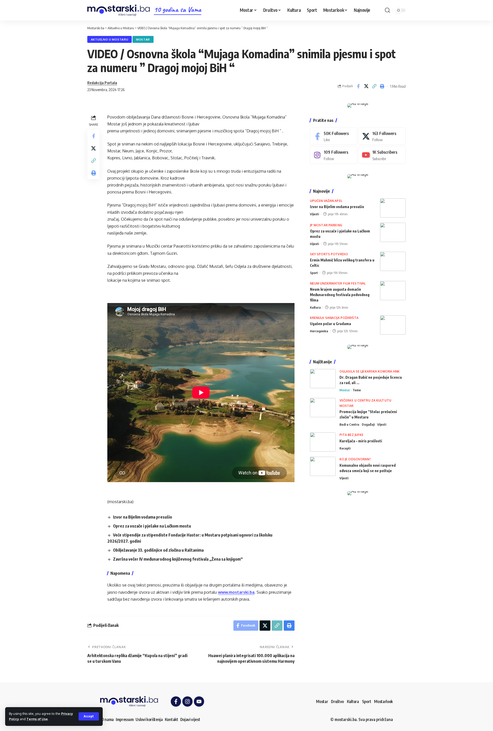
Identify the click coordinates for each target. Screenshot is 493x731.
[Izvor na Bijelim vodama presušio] (393, 208)
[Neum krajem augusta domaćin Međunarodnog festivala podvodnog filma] (393, 290)
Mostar (143, 39)
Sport (314, 273)
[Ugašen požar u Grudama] (393, 325)
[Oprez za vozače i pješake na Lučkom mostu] (393, 232)
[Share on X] (366, 86)
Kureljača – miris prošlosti (360, 441)
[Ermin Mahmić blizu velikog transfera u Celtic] (393, 261)
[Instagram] (333, 155)
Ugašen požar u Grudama (330, 323)
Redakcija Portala (102, 82)
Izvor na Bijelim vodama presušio (142, 517)
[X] (382, 136)
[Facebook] (333, 136)
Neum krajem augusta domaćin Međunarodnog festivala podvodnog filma (339, 294)
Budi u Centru (349, 424)
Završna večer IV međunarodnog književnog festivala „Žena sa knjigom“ (178, 559)
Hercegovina (319, 331)
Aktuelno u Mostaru (109, 39)
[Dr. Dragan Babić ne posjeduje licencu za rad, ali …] (323, 378)
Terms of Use (37, 719)
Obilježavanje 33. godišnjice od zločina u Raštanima (158, 550)
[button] (89, 716)
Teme (357, 390)
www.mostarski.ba (236, 592)
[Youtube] (382, 155)
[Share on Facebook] (358, 86)
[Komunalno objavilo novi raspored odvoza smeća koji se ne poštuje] (323, 466)
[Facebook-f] (176, 701)
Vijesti (314, 214)
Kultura (315, 307)
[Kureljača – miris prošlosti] (323, 442)
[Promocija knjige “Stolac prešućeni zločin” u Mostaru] (323, 407)
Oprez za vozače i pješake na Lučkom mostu (152, 526)
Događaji (368, 424)
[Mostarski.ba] (118, 10)
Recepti (344, 448)
